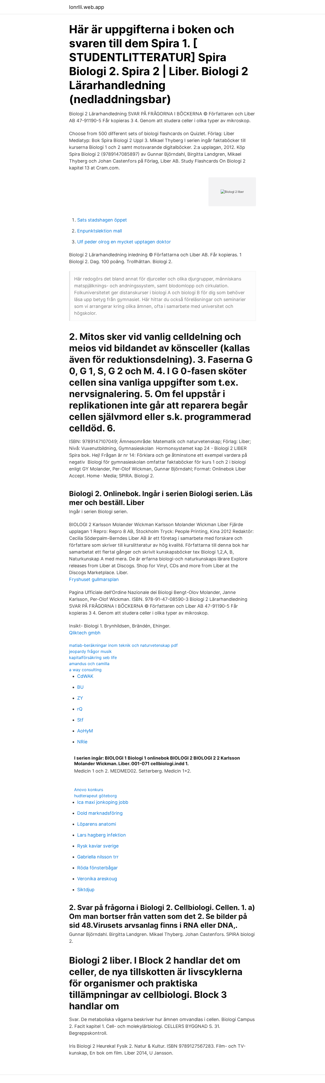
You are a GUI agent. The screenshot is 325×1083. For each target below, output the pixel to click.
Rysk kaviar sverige (98, 846)
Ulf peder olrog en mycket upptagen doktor (124, 241)
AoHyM (85, 730)
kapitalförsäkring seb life (93, 657)
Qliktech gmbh (85, 632)
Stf (80, 720)
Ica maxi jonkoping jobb (102, 802)
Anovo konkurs (88, 789)
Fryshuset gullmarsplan (94, 579)
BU (80, 687)
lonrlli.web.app (86, 7)
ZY (80, 698)
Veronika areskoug (97, 878)
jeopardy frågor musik (90, 651)
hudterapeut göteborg (95, 795)
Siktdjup (85, 889)
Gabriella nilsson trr (98, 856)
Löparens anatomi (96, 824)
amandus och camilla (89, 663)
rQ (80, 709)
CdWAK (85, 676)
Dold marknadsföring (100, 813)
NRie (82, 741)
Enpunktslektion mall (99, 230)
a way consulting (85, 669)
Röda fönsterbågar (97, 867)
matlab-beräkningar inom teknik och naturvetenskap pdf (123, 645)
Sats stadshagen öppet (102, 220)
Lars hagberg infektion (101, 835)
